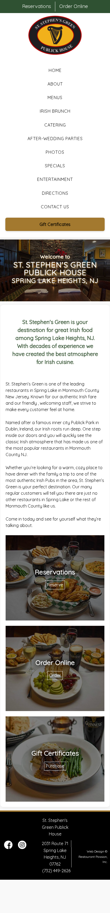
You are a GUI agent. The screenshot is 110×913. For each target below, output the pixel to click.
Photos (55, 152)
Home (55, 70)
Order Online (73, 6)
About (55, 84)
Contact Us (55, 206)
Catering (55, 125)
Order (55, 675)
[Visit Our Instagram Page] (22, 847)
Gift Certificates (55, 224)
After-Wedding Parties (55, 138)
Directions (55, 193)
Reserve (55, 584)
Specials (55, 165)
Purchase (55, 766)
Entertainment (55, 179)
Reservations (36, 6)
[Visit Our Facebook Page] (8, 847)
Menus (55, 97)
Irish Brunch (55, 111)
